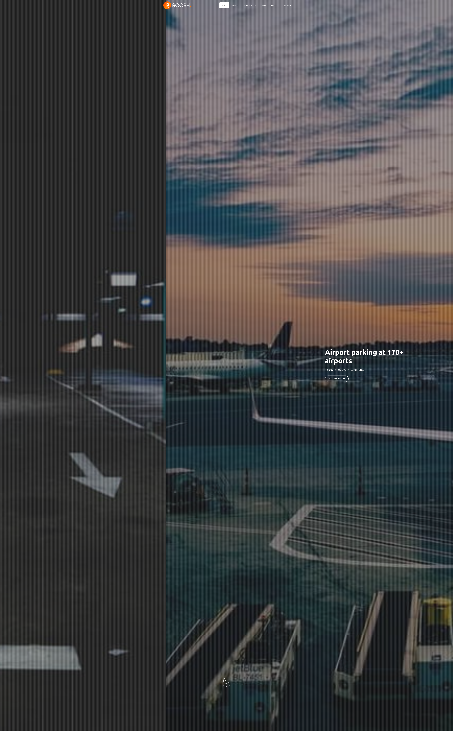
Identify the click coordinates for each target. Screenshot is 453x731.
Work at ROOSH (250, 5)
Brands (235, 5)
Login (289, 5)
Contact (275, 5)
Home (224, 5)
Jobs (264, 5)
